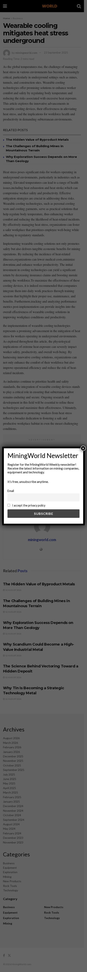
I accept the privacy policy (28, 505)
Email (10, 491)
